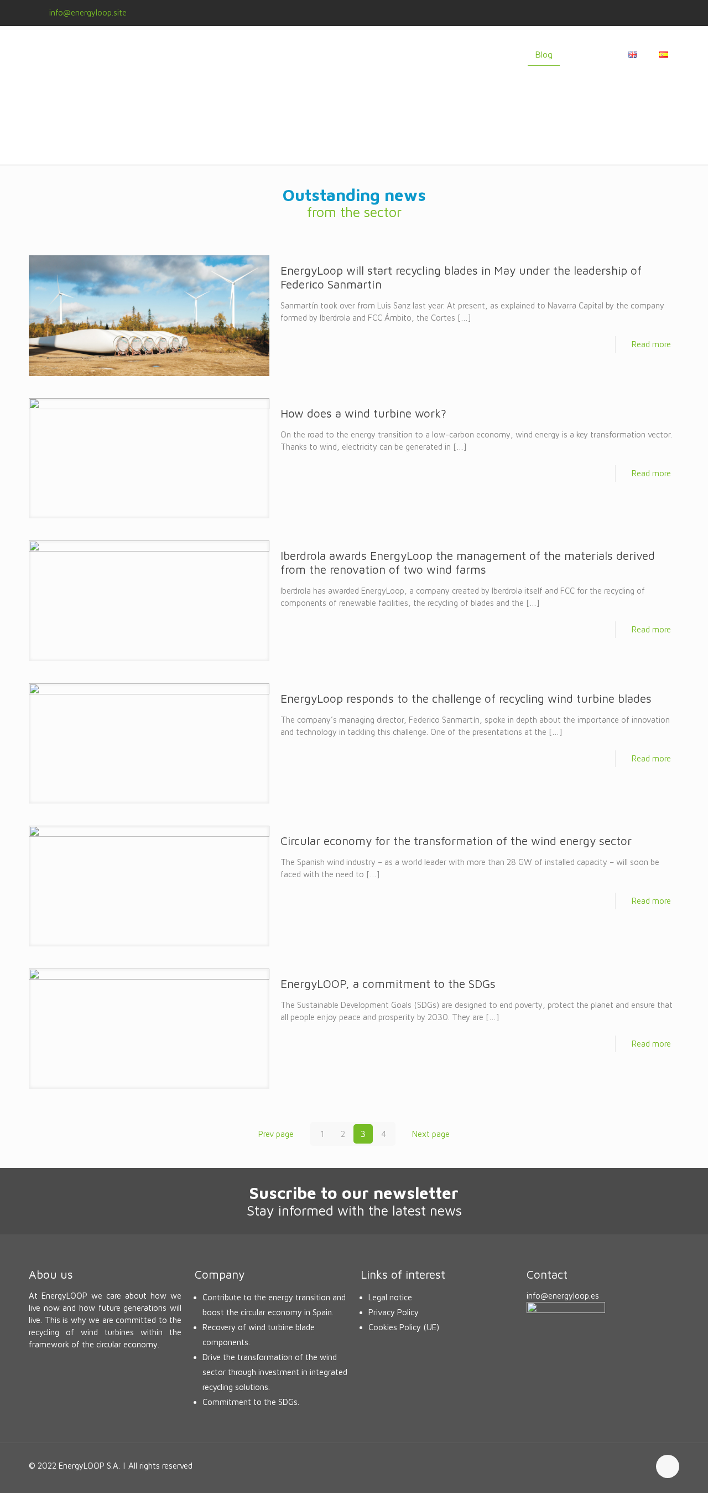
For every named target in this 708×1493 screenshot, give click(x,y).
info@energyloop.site (88, 12)
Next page (431, 1134)
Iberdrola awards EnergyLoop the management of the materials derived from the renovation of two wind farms (467, 562)
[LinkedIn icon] (662, 13)
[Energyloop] (123, 54)
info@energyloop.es (563, 1295)
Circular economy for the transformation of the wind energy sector (456, 840)
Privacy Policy (393, 1312)
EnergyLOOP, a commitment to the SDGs (388, 983)
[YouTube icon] (648, 13)
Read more (651, 344)
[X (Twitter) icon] (634, 13)
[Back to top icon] (667, 1466)
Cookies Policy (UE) (403, 1327)
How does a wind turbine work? (363, 413)
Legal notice (390, 1297)
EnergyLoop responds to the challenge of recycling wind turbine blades (466, 698)
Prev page (276, 1134)
